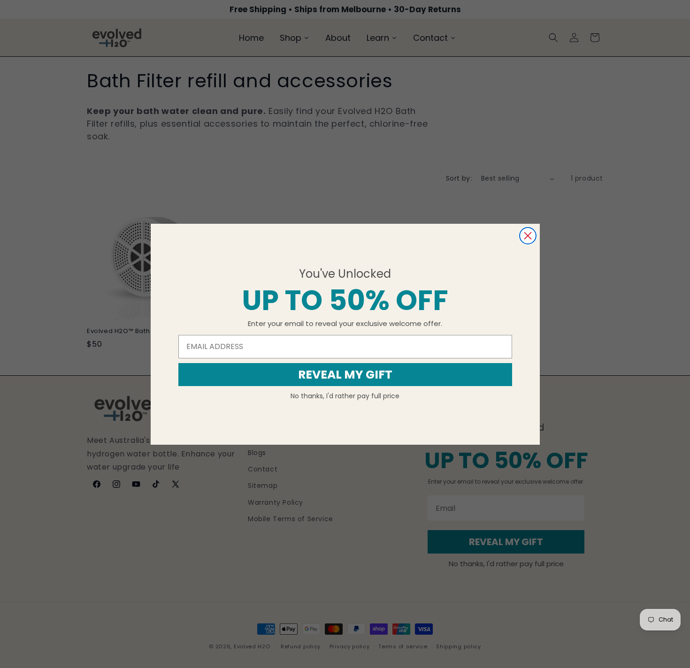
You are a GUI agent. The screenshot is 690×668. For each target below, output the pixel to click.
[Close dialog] (528, 236)
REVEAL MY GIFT (345, 374)
